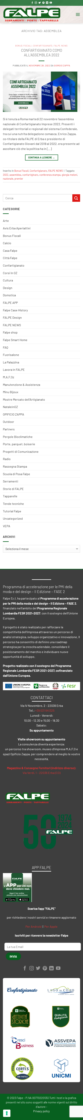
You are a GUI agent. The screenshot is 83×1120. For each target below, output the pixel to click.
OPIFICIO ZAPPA (13, 414)
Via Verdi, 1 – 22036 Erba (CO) (41, 773)
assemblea (15, 174)
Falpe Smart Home (15, 340)
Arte (6, 220)
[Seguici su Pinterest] (43, 3)
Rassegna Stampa (15, 466)
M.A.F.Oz (8, 377)
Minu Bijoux (10, 392)
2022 (5, 174)
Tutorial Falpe (12, 511)
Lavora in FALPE (14, 369)
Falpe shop (10, 332)
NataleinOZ (10, 407)
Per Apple (51, 926)
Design (7, 288)
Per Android (33, 926)
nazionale (8, 178)
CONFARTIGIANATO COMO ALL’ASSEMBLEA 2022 (41, 52)
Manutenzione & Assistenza (21, 384)
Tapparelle (10, 496)
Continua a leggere (41, 157)
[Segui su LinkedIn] (47, 3)
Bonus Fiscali (12, 235)
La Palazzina (11, 362)
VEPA (6, 526)
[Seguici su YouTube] (51, 3)
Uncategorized (13, 518)
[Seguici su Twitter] (39, 3)
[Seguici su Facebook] (32, 3)
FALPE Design (12, 317)
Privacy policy (41, 1111)
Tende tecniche (13, 503)
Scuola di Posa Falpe (16, 474)
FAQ (5, 347)
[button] (77, 14)
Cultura (8, 280)
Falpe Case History (15, 310)
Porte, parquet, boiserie (19, 444)
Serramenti (10, 481)
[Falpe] (32, 14)
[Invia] (76, 198)
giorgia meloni (69, 174)
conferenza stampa (50, 174)
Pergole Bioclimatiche (18, 436)
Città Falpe (10, 258)
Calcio (7, 243)
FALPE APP (10, 302)
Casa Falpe (10, 250)
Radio (7, 459)
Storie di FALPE (13, 489)
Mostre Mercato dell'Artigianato (24, 399)
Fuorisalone (11, 354)
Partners (9, 429)
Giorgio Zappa (62, 65)
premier (18, 178)
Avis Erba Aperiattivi (16, 228)
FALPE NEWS (12, 325)
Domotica (9, 295)
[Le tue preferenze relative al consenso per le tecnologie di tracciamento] (6, 1113)
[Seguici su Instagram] (36, 3)
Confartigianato (13, 265)
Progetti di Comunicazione (21, 451)
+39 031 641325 (44, 710)
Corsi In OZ (10, 273)
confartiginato (30, 174)
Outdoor (8, 421)
